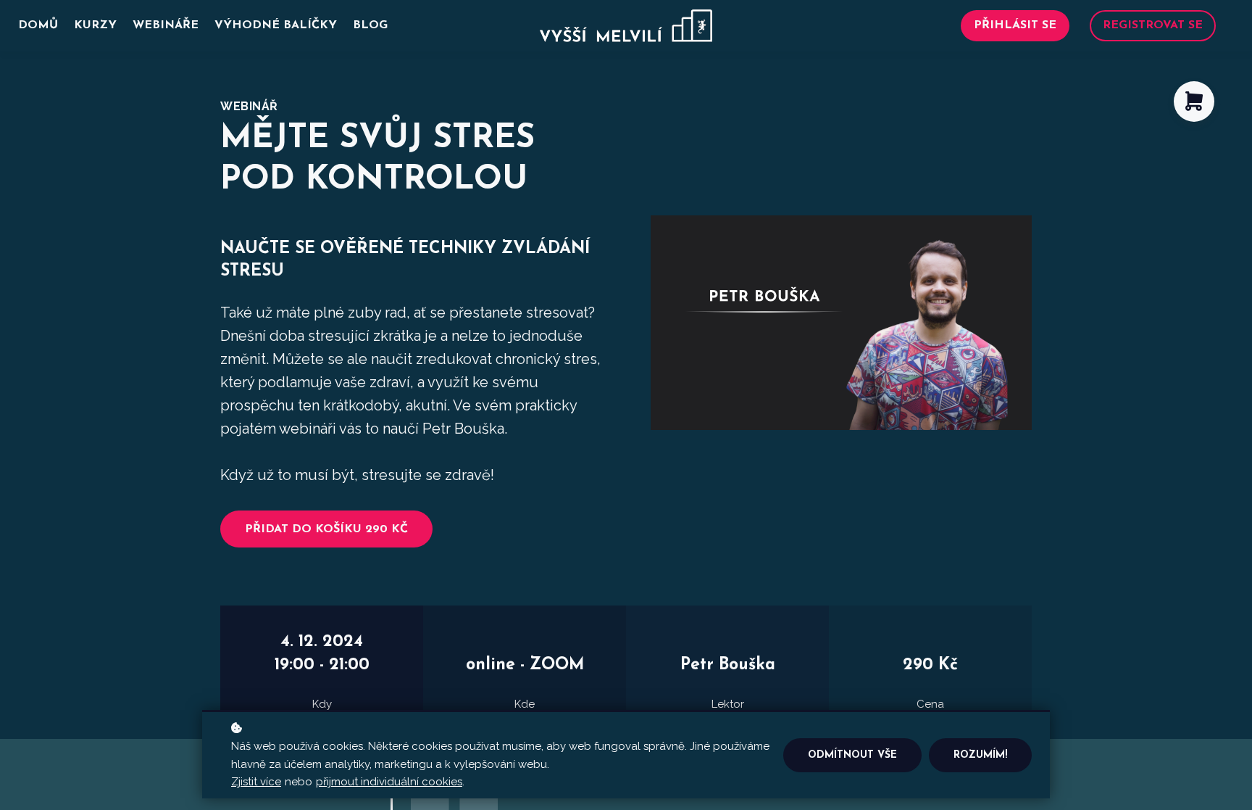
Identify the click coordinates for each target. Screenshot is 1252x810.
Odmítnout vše (852, 755)
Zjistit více (256, 781)
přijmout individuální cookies (389, 781)
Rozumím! (980, 755)
